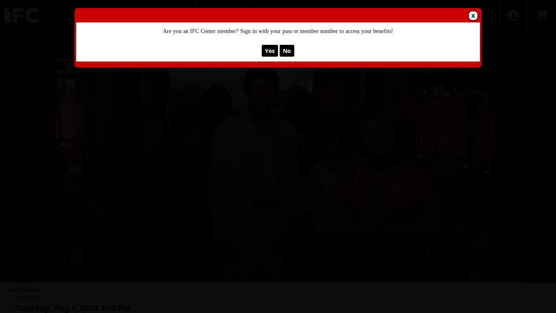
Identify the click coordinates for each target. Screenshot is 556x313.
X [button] (473, 16)
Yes (270, 51)
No (287, 51)
